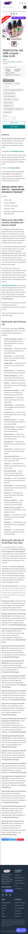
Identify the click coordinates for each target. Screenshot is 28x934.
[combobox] (14, 7)
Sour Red (16, 83)
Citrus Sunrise (8, 83)
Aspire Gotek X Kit (19, 905)
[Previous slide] (10, 44)
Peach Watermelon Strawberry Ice (13, 109)
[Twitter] (10, 895)
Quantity (5, 115)
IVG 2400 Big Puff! (19, 908)
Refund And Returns (20, 877)
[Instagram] (6, 895)
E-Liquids (4, 905)
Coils (3, 911)
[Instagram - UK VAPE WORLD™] (17, 14)
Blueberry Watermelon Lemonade (13, 90)
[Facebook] (3, 895)
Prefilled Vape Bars (6, 902)
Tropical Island (8, 102)
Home (3, 11)
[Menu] (25, 3)
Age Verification (19, 880)
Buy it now (14, 126)
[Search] (24, 7)
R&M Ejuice (18, 911)
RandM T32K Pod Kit (20, 902)
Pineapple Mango (8, 80)
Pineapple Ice (7, 112)
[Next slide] (18, 44)
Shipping (12, 61)
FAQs (16, 886)
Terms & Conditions (20, 883)
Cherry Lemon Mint (9, 93)
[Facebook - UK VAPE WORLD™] (14, 14)
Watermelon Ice (8, 105)
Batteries (4, 916)
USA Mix (16, 99)
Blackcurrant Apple (9, 96)
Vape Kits (4, 908)
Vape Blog (17, 916)
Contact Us (17, 875)
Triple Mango (7, 99)
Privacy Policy (18, 888)
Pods (3, 913)
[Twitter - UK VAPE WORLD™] (11, 14)
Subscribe (9, 890)
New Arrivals (18, 913)
